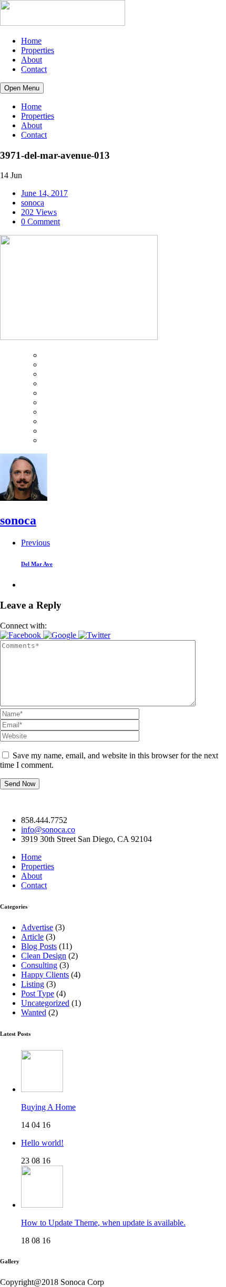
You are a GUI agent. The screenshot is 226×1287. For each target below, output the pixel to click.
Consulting (39, 965)
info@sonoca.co (48, 829)
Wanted (33, 1012)
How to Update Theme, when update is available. (103, 1222)
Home (31, 40)
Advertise (37, 927)
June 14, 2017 (44, 193)
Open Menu (21, 88)
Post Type (37, 993)
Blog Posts (39, 946)
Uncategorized (45, 1002)
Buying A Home (48, 1107)
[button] (21, 635)
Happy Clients (45, 974)
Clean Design (43, 955)
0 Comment (40, 221)
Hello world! (42, 1142)
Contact (34, 69)
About (31, 59)
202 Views (39, 212)
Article (32, 936)
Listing (32, 984)
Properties (37, 50)
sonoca (32, 202)
